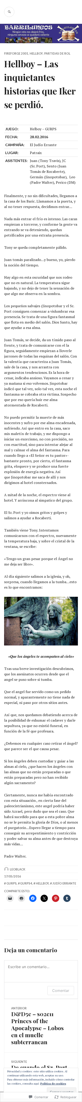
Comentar (60, 990)
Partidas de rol (57, 53)
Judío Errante (64, 883)
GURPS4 (26, 883)
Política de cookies (53, 1083)
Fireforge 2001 (16, 53)
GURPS (11, 883)
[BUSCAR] (9, 12)
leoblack (17, 869)
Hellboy (36, 53)
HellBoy (42, 883)
